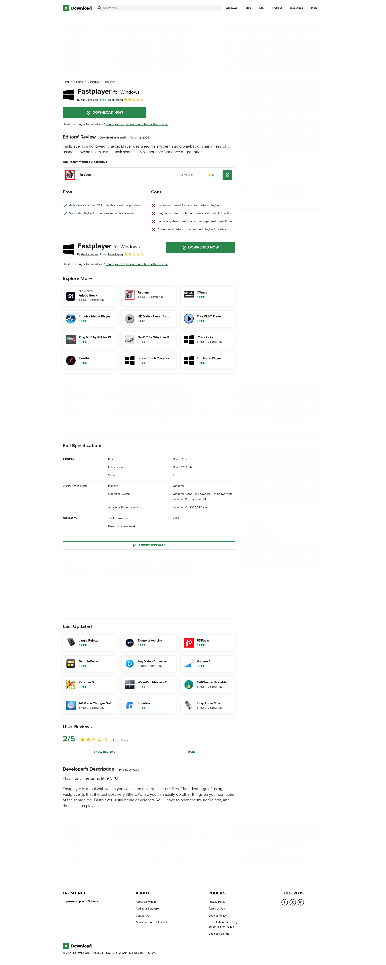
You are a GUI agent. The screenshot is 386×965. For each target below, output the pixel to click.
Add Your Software (147, 908)
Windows (231, 8)
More (314, 8)
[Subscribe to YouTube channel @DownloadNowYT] (301, 902)
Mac (248, 8)
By (87, 100)
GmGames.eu (130, 769)
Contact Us (142, 915)
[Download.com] (77, 8)
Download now (107, 112)
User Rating (115, 100)
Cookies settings (218, 933)
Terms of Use (216, 908)
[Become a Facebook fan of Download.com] (284, 902)
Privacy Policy (216, 901)
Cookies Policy (217, 915)
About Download (146, 901)
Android (277, 8)
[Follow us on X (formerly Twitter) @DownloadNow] (293, 902)
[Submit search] (99, 8)
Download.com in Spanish (152, 922)
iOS (261, 8)
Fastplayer (108, 91)
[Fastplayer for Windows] (68, 94)
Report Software (152, 545)
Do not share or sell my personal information (223, 924)
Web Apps (296, 8)
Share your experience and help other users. (137, 124)
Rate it (193, 752)
